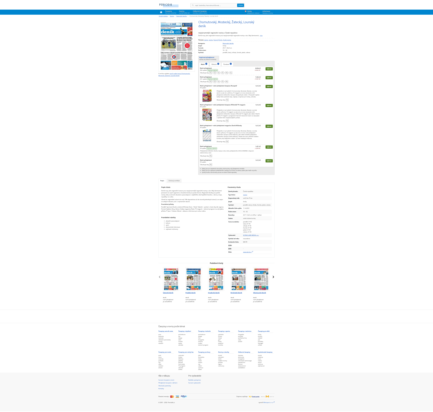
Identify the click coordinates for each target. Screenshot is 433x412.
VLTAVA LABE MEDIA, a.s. (251, 235)
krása (199, 359)
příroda (180, 362)
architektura (181, 334)
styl (159, 362)
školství (240, 364)
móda (200, 361)
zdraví (200, 369)
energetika (241, 359)
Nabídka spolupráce (194, 380)
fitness (220, 336)
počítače (240, 336)
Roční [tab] (204, 64)
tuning (160, 341)
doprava (240, 355)
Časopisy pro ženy (204, 352)
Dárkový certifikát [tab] (174, 181)
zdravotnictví (242, 366)
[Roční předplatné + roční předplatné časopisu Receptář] (207, 95)
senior (260, 362)
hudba (200, 343)
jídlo (199, 355)
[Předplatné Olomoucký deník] (261, 278)
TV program (181, 366)
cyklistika (220, 334)
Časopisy (170, 12)
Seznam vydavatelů (194, 383)
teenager (260, 343)
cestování (181, 355)
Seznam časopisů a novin (166, 380)
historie (200, 341)
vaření (200, 366)
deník (219, 359)
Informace (268, 12)
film (199, 338)
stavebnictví (241, 362)
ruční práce (181, 364)
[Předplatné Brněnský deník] (239, 278)
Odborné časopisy (200, 12)
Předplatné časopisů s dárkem (167, 383)
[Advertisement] (216, 316)
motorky (160, 338)
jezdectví (220, 343)
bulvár (220, 355)
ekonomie (241, 357)
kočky (259, 334)
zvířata (260, 345)
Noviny (184, 12)
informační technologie (245, 361)
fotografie (201, 340)
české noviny (227, 40)
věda (239, 340)
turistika (220, 345)
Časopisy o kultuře (204, 331)
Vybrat (269, 69)
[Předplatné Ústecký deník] (171, 278)
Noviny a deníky (223, 352)
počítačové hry (242, 338)
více (261, 35)
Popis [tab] (162, 181)
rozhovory (221, 366)
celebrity (260, 357)
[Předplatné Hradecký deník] (216, 278)
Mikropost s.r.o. (268, 402)
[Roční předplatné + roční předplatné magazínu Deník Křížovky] (207, 135)
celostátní (221, 357)
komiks (260, 336)
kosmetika (201, 357)
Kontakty (161, 389)
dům (179, 340)
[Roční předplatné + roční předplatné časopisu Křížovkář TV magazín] (207, 115)
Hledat (240, 5)
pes (259, 340)
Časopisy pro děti (264, 331)
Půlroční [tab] (215, 64)
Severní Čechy (217, 40)
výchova (200, 368)
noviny (211, 40)
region (206, 40)
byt (179, 336)
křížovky (180, 359)
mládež (260, 338)
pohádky (260, 341)
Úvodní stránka (163, 16)
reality (180, 343)
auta (159, 334)
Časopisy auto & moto (165, 331)
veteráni (160, 343)
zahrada (180, 345)
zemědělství (241, 368)
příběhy (180, 361)
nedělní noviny (222, 361)
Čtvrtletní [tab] (227, 64)
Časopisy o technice (244, 331)
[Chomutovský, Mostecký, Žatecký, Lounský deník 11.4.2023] (176, 46)
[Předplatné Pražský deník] (193, 278)
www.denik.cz (247, 252)
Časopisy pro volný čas (185, 352)
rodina (200, 362)
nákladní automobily (164, 340)
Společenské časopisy (265, 352)
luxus (160, 357)
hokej (219, 341)
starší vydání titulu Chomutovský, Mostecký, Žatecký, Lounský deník (174, 75)
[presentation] (159, 277)
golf (219, 340)
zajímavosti (261, 366)
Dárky (253, 12)
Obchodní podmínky (164, 386)
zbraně (240, 341)
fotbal (220, 338)
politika (220, 362)
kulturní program (203, 345)
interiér (180, 341)
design (180, 338)
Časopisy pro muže (164, 352)
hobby (180, 357)
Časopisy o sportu (224, 331)
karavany (161, 336)
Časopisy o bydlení (184, 331)
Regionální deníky (181, 16)
